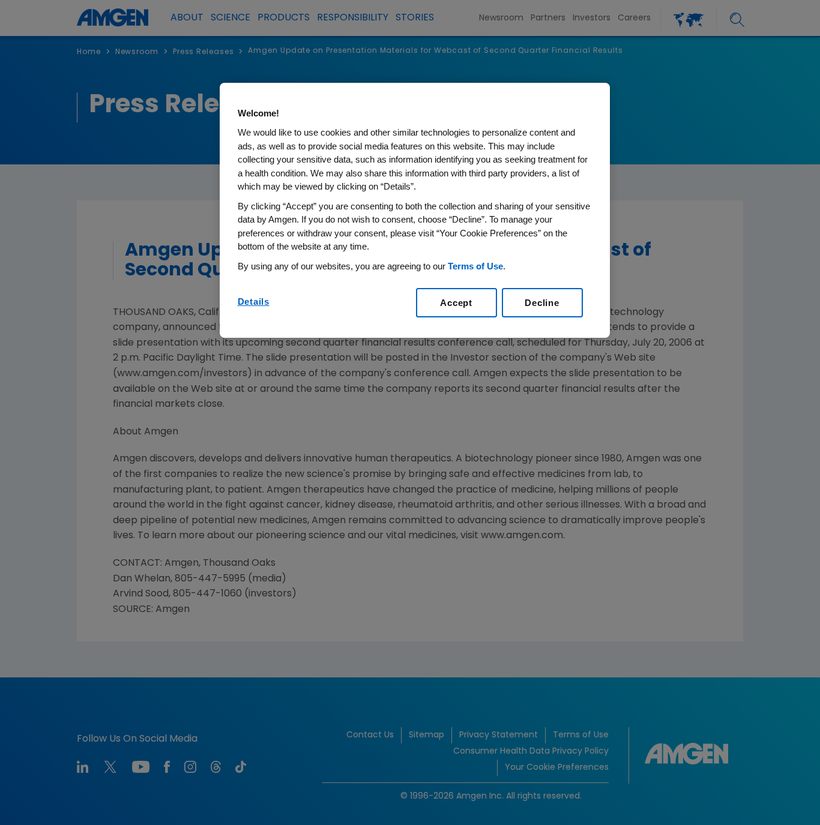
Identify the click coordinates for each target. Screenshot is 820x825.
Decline (542, 303)
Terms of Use (475, 266)
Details (254, 301)
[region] (415, 210)
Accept (456, 303)
